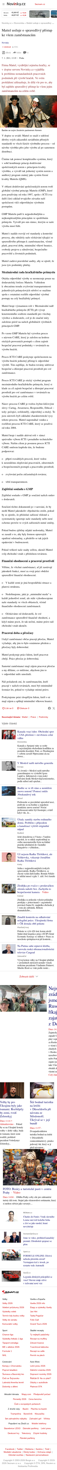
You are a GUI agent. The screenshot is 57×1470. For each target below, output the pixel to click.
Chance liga (7, 1334)
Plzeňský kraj (23, 927)
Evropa (20, 767)
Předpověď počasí (41, 1394)
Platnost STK (36, 1386)
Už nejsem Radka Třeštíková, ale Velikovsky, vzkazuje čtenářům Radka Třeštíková (34, 857)
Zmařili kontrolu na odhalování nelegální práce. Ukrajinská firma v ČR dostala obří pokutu (35, 920)
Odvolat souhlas (15, 1455)
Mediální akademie (12, 1452)
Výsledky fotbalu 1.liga (12, 1339)
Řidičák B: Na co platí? (40, 1378)
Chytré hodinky (40, 1433)
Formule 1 (7, 1351)
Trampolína (16, 1414)
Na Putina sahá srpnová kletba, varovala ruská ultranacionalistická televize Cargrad (35, 949)
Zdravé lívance (37, 1343)
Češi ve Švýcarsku (10, 1378)
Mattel (25, 717)
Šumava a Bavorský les (13, 1374)
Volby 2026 (7, 1303)
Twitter (20, 1449)
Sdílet (18, 52)
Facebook (9, 1449)
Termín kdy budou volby (13, 1315)
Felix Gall (34, 1320)
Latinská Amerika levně (13, 1382)
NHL (4, 1355)
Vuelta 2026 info (37, 1303)
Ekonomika (22, 742)
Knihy (19, 865)
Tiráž (47, 1449)
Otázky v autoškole (39, 1382)
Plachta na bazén (39, 1409)
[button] (28, 111)
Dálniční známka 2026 (40, 1370)
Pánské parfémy (27, 1438)
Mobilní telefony (39, 1423)
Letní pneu (46, 1428)
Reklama (29, 1449)
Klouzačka (39, 1414)
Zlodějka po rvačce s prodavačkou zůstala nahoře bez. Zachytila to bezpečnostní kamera (35, 889)
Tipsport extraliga (10, 1343)
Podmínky (43, 717)
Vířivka (47, 1418)
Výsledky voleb (9, 1311)
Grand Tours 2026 (38, 1324)
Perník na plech (37, 1355)
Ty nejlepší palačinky (39, 1334)
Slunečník (27, 1414)
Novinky (5, 42)
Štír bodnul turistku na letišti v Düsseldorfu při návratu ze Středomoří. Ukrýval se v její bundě (41, 1112)
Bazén (25, 1409)
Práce (33, 717)
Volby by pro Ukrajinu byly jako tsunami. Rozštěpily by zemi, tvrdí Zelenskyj (12, 1109)
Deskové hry (13, 1433)
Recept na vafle (37, 1351)
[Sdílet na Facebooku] (49, 708)
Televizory (26, 1433)
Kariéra (39, 1449)
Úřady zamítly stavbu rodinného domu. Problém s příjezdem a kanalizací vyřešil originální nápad (34, 824)
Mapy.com (26, 1394)
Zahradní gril (35, 1418)
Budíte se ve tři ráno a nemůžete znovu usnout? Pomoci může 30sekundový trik (34, 791)
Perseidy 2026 (19, 1399)
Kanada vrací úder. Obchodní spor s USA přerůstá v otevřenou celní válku (35, 735)
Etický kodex (29, 1452)
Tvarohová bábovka (39, 1347)
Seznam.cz (40, 4)
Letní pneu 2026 (37, 1366)
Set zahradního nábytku (16, 1418)
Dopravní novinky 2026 (40, 1374)
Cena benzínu (35, 1399)
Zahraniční (21, 956)
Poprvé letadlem (9, 1370)
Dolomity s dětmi (10, 1386)
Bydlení (20, 833)
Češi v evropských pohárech (27, 1404)
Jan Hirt (33, 1311)
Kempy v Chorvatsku (11, 1366)
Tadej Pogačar (36, 1315)
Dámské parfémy (31, 1428)
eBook (8, 52)
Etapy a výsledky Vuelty (41, 1307)
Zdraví (20, 798)
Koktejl (20, 896)
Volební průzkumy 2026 (13, 1307)
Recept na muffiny (38, 1339)
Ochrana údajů (44, 1452)
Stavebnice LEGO (12, 1428)
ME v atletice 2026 (10, 1347)
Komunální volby (10, 1324)
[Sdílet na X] (53, 708)
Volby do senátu (9, 1320)
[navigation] (3, 4)
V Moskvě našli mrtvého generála (35, 763)
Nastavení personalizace (37, 1455)
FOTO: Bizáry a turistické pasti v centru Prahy (27, 1190)
